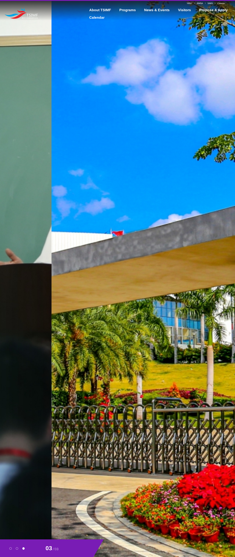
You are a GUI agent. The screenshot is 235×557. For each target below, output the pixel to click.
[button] (10, 548)
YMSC (189, 3)
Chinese (221, 3)
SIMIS (210, 3)
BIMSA (200, 3)
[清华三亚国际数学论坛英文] (33, 13)
